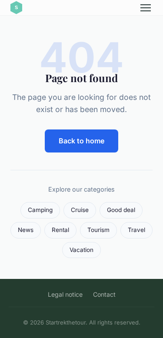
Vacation (81, 249)
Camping (40, 209)
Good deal (121, 209)
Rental (60, 229)
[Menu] (145, 8)
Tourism (98, 229)
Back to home (81, 140)
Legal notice (65, 294)
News (25, 229)
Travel (136, 229)
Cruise (80, 209)
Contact (104, 294)
